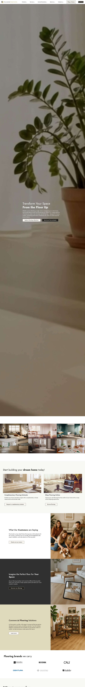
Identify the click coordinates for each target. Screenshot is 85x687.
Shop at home (71, 2)
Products (24, 2)
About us (52, 2)
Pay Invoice (81, 2)
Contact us (60, 2)
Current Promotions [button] (42, 2)
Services (32, 2)
